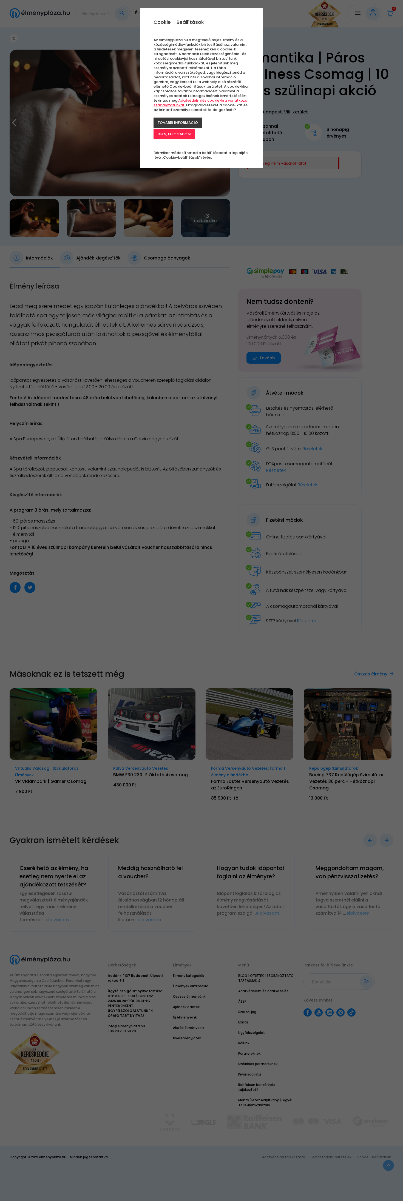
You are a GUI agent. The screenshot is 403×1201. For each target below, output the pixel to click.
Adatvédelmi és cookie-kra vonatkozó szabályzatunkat (200, 103)
